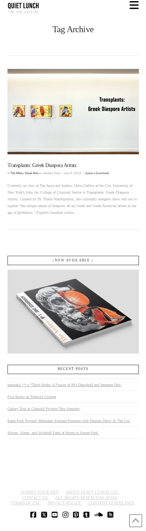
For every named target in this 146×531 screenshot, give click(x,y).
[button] (134, 5)
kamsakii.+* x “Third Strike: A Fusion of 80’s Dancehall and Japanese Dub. (64, 385)
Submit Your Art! (40, 492)
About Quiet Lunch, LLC (92, 492)
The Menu (16, 173)
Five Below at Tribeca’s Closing (31, 397)
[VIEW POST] (73, 111)
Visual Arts (31, 173)
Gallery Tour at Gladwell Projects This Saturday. (43, 409)
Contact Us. (35, 497)
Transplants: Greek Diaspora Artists (41, 165)
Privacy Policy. (65, 503)
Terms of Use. (26, 503)
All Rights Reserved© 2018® (86, 497)
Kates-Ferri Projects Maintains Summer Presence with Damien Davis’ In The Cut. (69, 421)
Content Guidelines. (111, 503)
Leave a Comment (97, 173)
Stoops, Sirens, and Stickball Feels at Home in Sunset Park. (53, 433)
